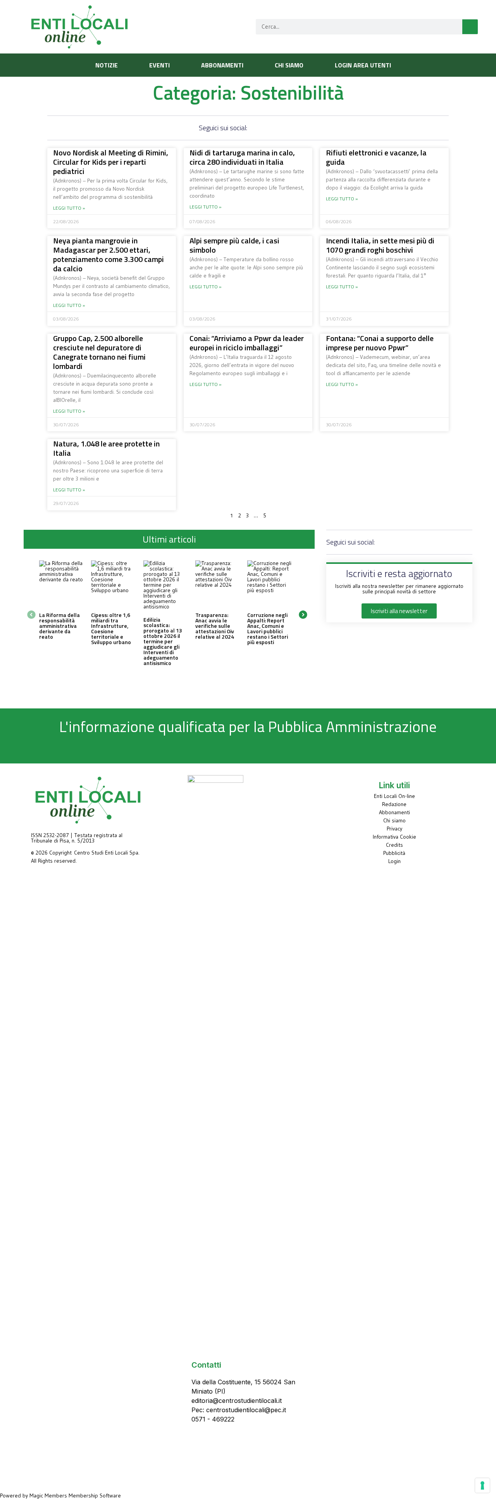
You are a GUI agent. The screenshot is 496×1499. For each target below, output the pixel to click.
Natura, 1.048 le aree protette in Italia (106, 448)
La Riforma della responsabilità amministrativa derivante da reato (59, 626)
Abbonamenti (394, 812)
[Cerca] (470, 26)
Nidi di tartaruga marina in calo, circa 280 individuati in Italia (242, 157)
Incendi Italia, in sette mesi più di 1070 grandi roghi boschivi (380, 245)
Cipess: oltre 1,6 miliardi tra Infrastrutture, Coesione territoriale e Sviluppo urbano (111, 628)
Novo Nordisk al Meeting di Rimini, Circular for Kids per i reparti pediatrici (110, 161)
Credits (394, 844)
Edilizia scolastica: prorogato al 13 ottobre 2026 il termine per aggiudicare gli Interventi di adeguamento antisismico (162, 641)
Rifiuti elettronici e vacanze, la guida (376, 157)
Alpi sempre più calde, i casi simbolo (234, 245)
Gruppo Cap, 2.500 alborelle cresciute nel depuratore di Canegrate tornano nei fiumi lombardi (99, 352)
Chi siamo (394, 820)
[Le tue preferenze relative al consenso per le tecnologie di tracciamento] (482, 1485)
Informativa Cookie (394, 836)
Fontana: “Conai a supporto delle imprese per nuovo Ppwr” (380, 342)
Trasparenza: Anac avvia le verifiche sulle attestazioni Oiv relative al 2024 (214, 626)
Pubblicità (394, 852)
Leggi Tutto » (69, 208)
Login (394, 861)
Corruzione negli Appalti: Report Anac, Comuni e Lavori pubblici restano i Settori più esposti (267, 628)
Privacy (394, 828)
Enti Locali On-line (394, 796)
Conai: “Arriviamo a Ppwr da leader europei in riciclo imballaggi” (246, 342)
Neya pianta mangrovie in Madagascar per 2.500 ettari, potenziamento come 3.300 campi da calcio (108, 254)
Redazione (394, 804)
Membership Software (95, 1495)
